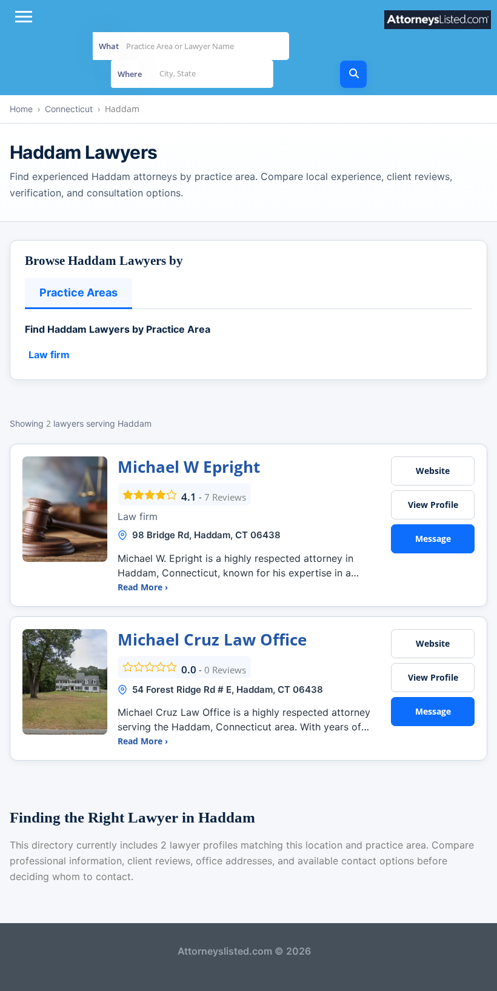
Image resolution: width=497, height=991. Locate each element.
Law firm (49, 355)
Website (433, 470)
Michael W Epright (189, 467)
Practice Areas (78, 292)
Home (21, 109)
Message (433, 538)
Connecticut (69, 109)
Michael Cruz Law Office (212, 639)
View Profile (433, 504)
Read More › (143, 587)
